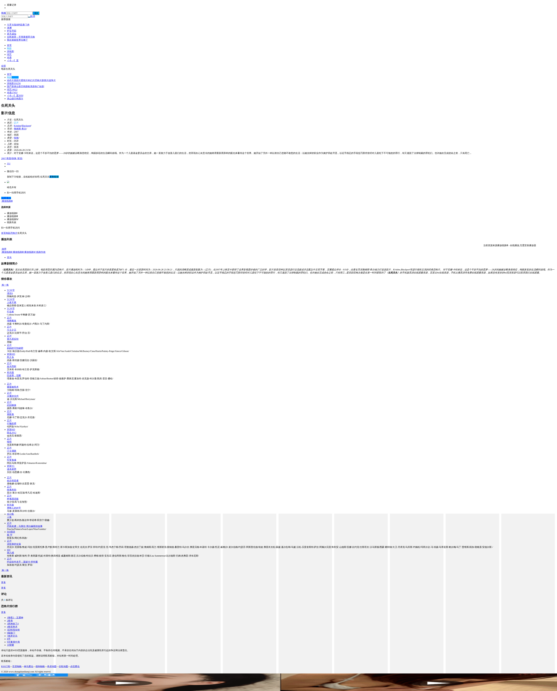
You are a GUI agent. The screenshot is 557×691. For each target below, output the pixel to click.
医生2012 (11, 432)
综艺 (9, 54)
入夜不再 (11, 302)
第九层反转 (13, 339)
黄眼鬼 (10, 414)
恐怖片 (38, 80)
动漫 (9, 57)
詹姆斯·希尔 (20, 129)
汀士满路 (11, 451)
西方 (21, 98)
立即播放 (6, 198)
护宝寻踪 (11, 31)
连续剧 (10, 51)
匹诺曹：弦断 (14, 375)
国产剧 (10, 86)
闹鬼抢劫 (11, 489)
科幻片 (31, 80)
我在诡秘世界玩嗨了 (17, 40)
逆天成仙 (11, 34)
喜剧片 (17, 80)
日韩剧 (24, 86)
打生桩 (10, 311)
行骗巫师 (11, 423)
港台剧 (17, 86)
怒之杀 (10, 357)
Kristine (17, 125)
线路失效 (41, 252)
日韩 (16, 98)
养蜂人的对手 (14, 508)
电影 (9, 48)
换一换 (5, 285)
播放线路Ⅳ (30, 252)
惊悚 (16, 138)
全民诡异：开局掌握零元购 (21, 37)
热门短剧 (39, 86)
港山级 (10, 98)
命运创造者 (13, 480)
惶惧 (9, 441)
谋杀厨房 (11, 469)
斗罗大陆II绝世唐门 (18, 24)
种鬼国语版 (13, 499)
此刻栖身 (11, 405)
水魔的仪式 (13, 396)
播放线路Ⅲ (18, 252)
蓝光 (9, 257)
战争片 (52, 80)
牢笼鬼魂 (11, 460)
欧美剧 (31, 86)
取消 (32, 16)
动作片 (10, 80)
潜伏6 (10, 293)
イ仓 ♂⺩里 (13, 60)
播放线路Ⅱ (6, 252)
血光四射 (11, 366)
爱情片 (24, 80)
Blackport (26, 125)
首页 (9, 45)
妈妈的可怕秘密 (15, 348)
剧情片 (45, 80)
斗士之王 (11, 330)
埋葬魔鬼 (11, 320)
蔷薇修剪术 (13, 387)
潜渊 (9, 28)
